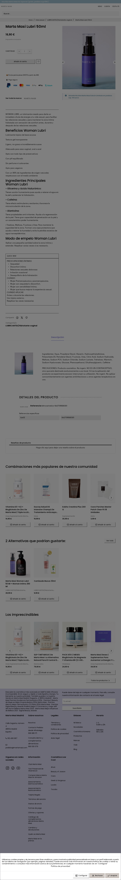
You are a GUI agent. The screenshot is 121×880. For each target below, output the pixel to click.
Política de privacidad (60, 866)
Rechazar (97, 875)
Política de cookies (100, 861)
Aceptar (112, 875)
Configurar (81, 875)
